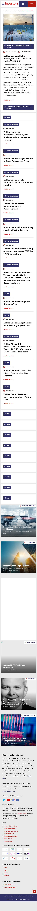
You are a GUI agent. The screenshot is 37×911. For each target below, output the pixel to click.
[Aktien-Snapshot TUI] (12, 858)
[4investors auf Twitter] (3, 800)
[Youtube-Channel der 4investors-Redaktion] (8, 800)
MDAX (6, 870)
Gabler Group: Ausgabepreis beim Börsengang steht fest (17, 324)
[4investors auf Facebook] (17, 800)
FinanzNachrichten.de (10, 836)
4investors (5, 10)
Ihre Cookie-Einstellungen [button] (23, 899)
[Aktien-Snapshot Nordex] (5, 858)
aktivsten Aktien (22, 813)
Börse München (8, 839)
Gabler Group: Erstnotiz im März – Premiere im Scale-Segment (17, 373)
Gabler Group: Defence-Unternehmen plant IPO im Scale (17, 397)
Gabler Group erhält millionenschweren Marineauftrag (13, 206)
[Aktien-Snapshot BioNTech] (19, 849)
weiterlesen (7, 100)
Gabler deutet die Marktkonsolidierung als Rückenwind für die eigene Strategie (16, 136)
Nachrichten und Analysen (14, 10)
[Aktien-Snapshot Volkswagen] (27, 858)
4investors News (9, 833)
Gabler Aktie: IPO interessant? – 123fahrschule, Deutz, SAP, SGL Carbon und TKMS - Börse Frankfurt (17, 348)
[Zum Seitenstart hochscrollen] (34, 891)
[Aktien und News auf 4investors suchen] (23, 4)
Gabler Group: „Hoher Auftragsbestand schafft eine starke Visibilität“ (17, 58)
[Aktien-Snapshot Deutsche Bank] (5, 853)
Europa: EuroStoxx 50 (10, 887)
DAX (5, 867)
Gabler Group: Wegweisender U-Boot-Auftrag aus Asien (18, 159)
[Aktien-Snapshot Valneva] (19, 858)
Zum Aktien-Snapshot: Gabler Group (18, 107)
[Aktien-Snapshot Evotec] (19, 853)
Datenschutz (10, 899)
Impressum (29, 896)
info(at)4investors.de (8, 791)
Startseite (7, 896)
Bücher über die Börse (10, 826)
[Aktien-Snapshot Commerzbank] (27, 849)
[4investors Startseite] (10, 4)
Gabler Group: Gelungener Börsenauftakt (16, 302)
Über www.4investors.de (18, 896)
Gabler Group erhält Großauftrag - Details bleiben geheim (18, 182)
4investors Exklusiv (9, 828)
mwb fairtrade (8, 841)
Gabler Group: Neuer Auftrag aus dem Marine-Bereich (18, 228)
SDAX (6, 873)
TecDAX (6, 875)
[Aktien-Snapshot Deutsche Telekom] (12, 853)
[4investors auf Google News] (13, 800)
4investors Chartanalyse (11, 831)
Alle (32, 4)
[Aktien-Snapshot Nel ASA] (27, 853)
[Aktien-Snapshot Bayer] (12, 849)
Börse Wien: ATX (9, 884)
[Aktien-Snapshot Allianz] (5, 849)
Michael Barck (27, 52)
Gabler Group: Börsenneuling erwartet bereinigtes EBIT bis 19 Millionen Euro (18, 251)
